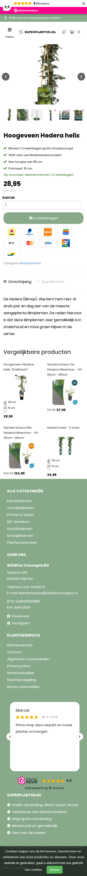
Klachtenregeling (21, 679)
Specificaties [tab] (52, 281)
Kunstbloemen (19, 528)
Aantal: (8, 197)
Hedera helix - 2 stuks (63, 427)
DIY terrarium (18, 521)
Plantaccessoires (22, 542)
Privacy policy (18, 665)
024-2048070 (34, 587)
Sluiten (55, 870)
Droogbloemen (20, 535)
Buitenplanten (30, 263)
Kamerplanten (19, 500)
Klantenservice (20, 645)
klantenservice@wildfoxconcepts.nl (48, 593)
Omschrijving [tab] (19, 281)
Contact (14, 652)
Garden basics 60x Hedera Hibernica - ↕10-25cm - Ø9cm (21, 432)
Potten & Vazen (20, 514)
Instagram (20, 623)
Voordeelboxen (20, 507)
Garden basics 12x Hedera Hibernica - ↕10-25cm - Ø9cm (65, 369)
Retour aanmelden (23, 686)
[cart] (72, 33)
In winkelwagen (45, 218)
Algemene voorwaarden (28, 658)
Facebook (20, 616)
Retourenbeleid (20, 672)
